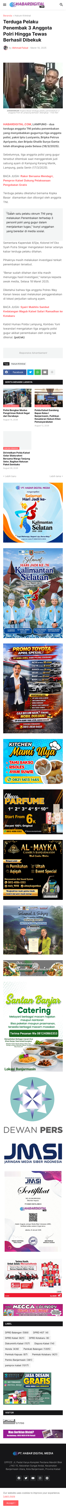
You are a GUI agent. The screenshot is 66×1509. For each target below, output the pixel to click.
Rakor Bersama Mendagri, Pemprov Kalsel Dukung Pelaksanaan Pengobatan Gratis (28, 180)
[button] (4, 5)
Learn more (9, 1496)
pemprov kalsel (17, 1365)
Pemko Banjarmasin (18, 1359)
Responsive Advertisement (33, 352)
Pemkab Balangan (37, 1349)
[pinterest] (47, 1478)
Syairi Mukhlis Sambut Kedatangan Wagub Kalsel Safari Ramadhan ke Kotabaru (33, 311)
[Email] (45, 372)
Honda (12, 1349)
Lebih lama (55, 476)
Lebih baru (10, 476)
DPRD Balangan (17, 1332)
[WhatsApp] (37, 372)
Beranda (7, 15)
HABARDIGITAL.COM (17, 124)
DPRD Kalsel (14, 1338)
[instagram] (40, 1478)
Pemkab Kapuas (16, 1354)
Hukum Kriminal (23, 15)
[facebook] (19, 1478)
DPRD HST (40, 1332)
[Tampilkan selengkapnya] (52, 372)
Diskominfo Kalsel (17, 1343)
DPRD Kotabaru (39, 1338)
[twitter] (26, 1478)
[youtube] (33, 1478)
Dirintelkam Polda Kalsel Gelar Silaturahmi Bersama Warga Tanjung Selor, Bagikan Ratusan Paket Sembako (16, 458)
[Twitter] (30, 372)
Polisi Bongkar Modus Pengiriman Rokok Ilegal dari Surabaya (16, 413)
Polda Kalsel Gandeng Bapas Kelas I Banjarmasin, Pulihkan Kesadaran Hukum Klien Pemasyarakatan (48, 416)
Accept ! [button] (10, 1503)
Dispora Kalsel (44, 1343)
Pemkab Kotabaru (44, 1354)
